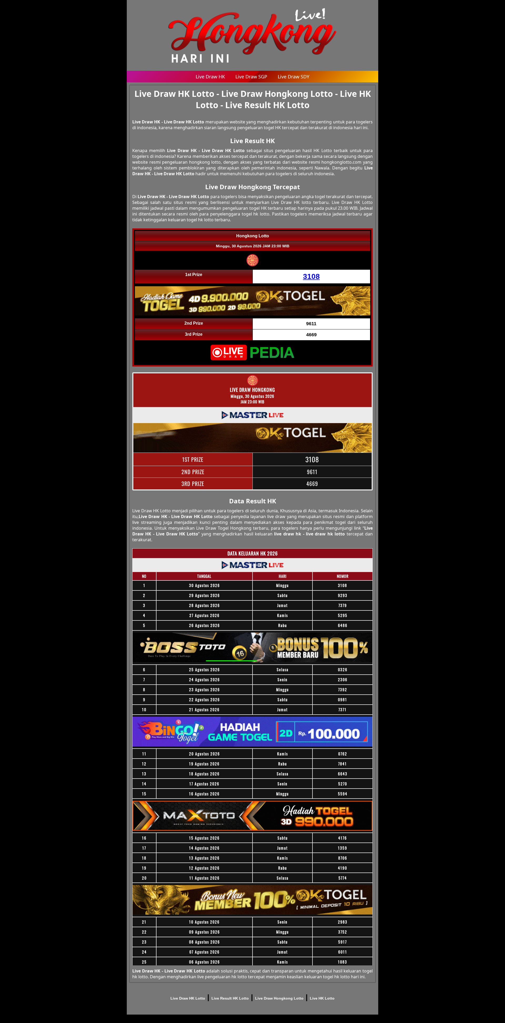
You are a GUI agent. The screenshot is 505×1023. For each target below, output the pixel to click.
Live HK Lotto (322, 998)
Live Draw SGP (251, 76)
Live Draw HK (210, 76)
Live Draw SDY (293, 76)
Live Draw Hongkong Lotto (279, 998)
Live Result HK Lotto (230, 998)
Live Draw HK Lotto (187, 998)
